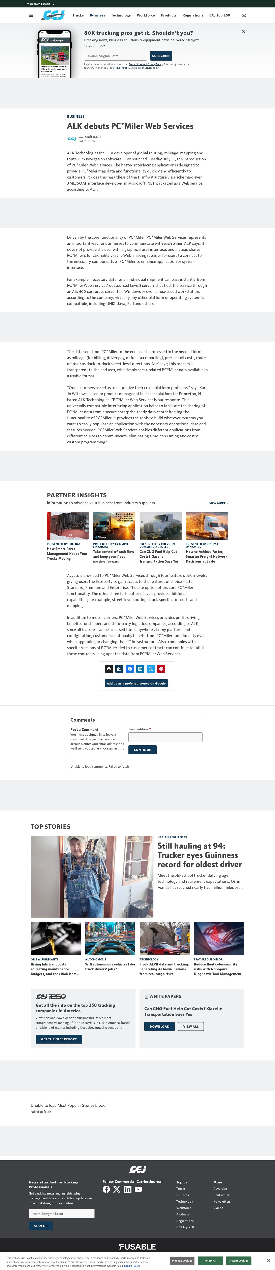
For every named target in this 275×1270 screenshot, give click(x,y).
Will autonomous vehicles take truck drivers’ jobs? (110, 966)
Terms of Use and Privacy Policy (146, 64)
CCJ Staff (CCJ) (90, 136)
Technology (149, 959)
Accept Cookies (239, 1260)
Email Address (139, 729)
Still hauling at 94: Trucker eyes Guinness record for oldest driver (200, 855)
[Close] (268, 1260)
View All (190, 1026)
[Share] (130, 669)
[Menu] (31, 15)
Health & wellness (172, 837)
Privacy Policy (122, 67)
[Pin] (161, 669)
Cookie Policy (132, 1265)
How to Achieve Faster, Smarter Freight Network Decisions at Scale (206, 556)
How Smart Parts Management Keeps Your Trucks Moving (67, 554)
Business (76, 116)
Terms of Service (143, 67)
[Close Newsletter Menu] (243, 31)
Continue (142, 750)
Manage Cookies (182, 1260)
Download (159, 1026)
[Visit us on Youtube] (138, 1189)
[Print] (109, 669)
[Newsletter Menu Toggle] (243, 15)
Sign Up (41, 1226)
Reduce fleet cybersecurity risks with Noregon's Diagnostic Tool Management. (218, 969)
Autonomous (95, 959)
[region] (137, 1261)
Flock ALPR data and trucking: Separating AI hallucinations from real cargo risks (164, 969)
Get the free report (59, 1039)
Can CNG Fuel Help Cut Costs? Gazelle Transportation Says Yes (159, 556)
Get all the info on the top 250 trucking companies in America (75, 1008)
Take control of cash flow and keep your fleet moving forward (113, 556)
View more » (218, 503)
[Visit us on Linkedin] (127, 1189)
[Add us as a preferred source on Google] (119, 669)
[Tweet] (151, 669)
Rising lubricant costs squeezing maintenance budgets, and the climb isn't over (53, 969)
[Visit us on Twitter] (117, 1189)
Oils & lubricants (45, 959)
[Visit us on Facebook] (106, 1189)
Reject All (210, 1260)
